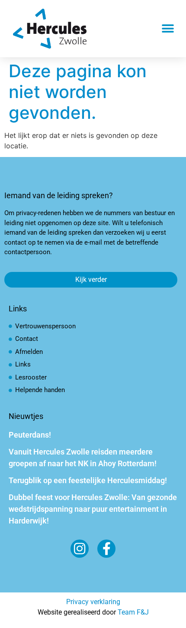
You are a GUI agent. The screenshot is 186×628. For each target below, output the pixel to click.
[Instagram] (80, 549)
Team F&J (133, 612)
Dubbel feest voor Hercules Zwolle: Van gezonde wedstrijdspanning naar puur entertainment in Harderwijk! (93, 509)
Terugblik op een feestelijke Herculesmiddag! (88, 480)
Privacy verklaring (93, 602)
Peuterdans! (30, 434)
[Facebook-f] (106, 549)
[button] (167, 28)
